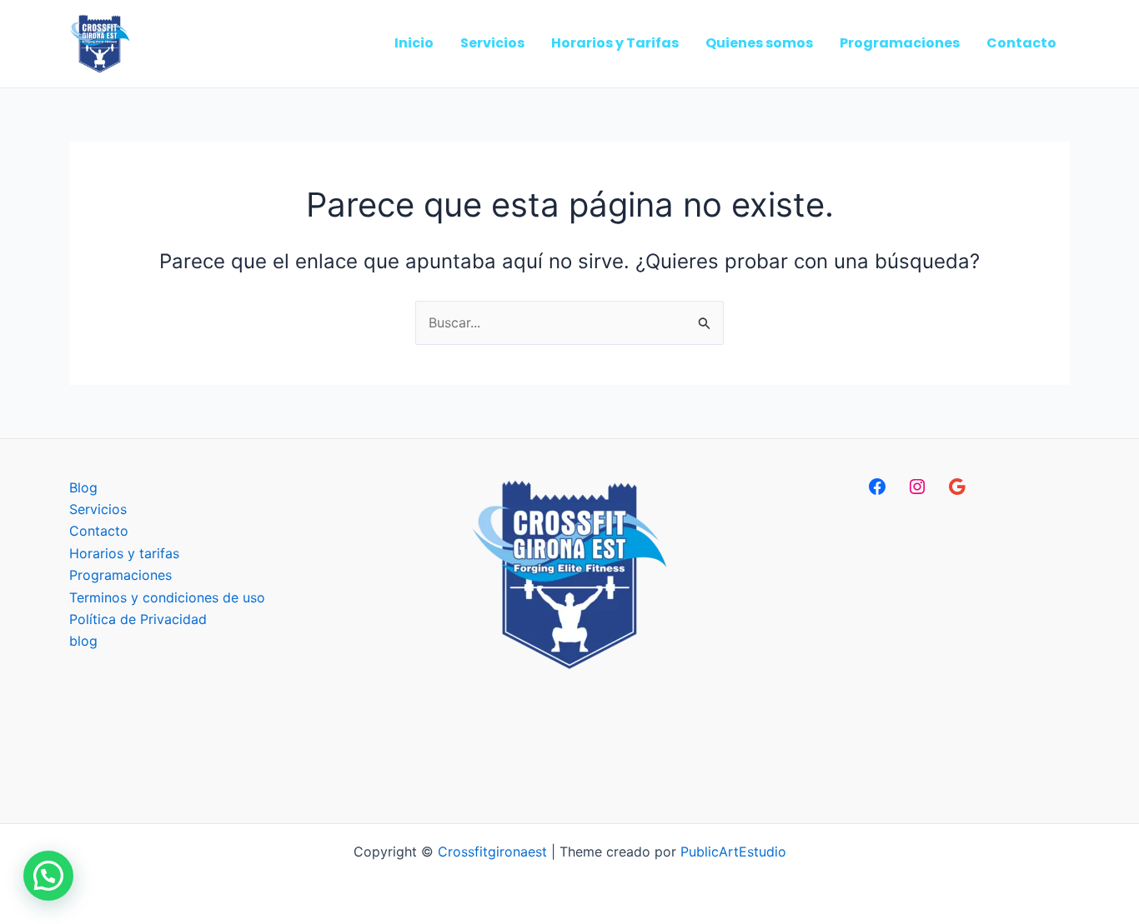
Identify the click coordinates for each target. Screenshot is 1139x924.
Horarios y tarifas (124, 553)
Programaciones (120, 575)
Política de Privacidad (138, 619)
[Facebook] (877, 487)
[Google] (957, 487)
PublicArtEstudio (733, 851)
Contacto (98, 530)
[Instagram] (917, 487)
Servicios (98, 509)
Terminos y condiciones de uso (167, 597)
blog (83, 640)
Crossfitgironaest (492, 851)
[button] (48, 876)
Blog (83, 487)
